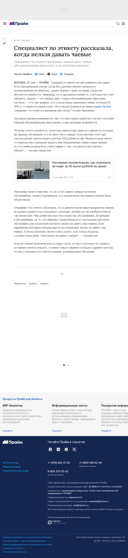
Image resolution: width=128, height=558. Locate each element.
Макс (42, 74)
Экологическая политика (14, 552)
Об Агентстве (10, 462)
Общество (20, 283)
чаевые (44, 283)
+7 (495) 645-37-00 (59, 462)
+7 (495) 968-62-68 (90, 464)
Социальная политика (13, 548)
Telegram (69, 74)
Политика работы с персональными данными (24, 541)
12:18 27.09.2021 (22, 40)
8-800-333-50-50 (58, 473)
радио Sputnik (102, 106)
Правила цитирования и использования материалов (27, 537)
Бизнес (33, 283)
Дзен (54, 74)
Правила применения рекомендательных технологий (27, 544)
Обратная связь (12, 466)
